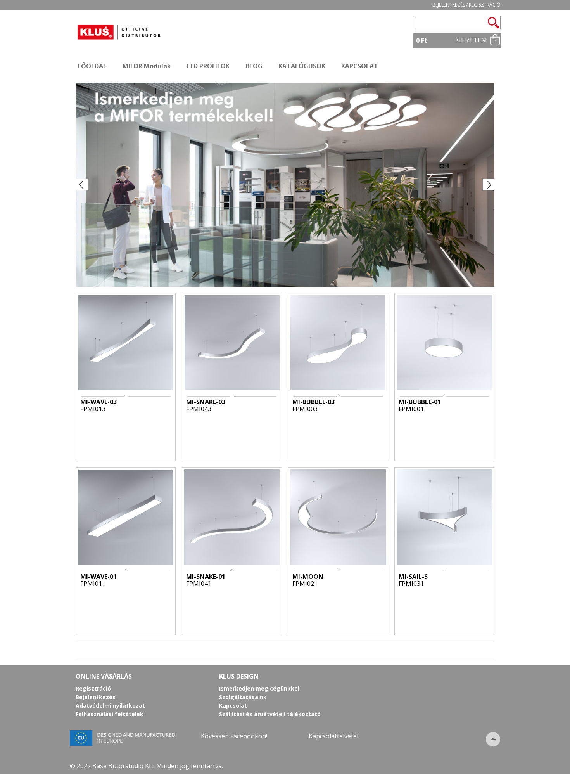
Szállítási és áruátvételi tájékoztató (270, 714)
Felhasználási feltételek (109, 714)
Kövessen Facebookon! (234, 736)
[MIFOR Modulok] (285, 185)
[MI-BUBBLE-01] (444, 388)
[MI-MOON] (338, 562)
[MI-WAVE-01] (126, 562)
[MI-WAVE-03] (126, 388)
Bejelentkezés (448, 5)
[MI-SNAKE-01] (232, 562)
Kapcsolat (233, 705)
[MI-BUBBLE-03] (338, 388)
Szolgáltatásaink (243, 697)
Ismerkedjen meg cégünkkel (259, 688)
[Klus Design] (116, 46)
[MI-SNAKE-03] (232, 388)
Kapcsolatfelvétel (333, 736)
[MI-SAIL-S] (444, 562)
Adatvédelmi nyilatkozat (110, 705)
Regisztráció (485, 5)
